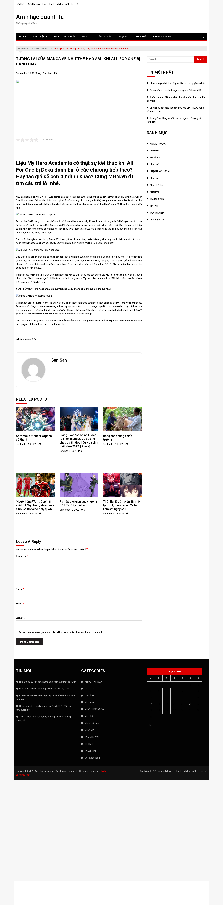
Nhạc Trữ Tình (157, 185)
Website (20, 618)
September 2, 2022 (69, 509)
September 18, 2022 (113, 444)
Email (20, 603)
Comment (22, 556)
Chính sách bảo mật (58, 4)
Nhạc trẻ (154, 178)
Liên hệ (74, 4)
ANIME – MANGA (162, 36)
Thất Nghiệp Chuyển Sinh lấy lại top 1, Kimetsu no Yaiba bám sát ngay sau (122, 505)
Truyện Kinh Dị (157, 213)
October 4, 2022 (68, 451)
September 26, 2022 (26, 513)
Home (22, 36)
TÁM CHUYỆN (104, 36)
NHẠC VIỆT (38, 36)
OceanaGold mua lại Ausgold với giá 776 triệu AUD (175, 90)
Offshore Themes (88, 771)
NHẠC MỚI (123, 36)
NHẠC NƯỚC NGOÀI (64, 36)
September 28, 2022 (26, 73)
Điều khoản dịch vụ (36, 4)
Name (20, 589)
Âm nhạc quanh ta (40, 17)
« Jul (149, 725)
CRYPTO (154, 150)
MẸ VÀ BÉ (141, 36)
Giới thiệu (20, 4)
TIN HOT (86, 36)
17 (150, 704)
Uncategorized (157, 219)
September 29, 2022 (26, 444)
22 (190, 704)
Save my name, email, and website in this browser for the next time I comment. (61, 632)
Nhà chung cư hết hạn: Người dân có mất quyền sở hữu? (178, 83)
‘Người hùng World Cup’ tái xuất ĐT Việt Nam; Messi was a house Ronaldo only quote (35, 505)
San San (47, 73)
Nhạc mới (154, 164)
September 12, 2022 (113, 513)
